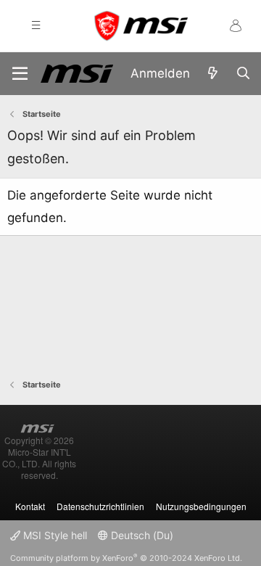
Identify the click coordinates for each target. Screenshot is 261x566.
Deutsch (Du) (140, 535)
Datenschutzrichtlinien (100, 506)
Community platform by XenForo (126, 558)
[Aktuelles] (212, 74)
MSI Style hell (53, 535)
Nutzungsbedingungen (201, 506)
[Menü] (20, 73)
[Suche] (243, 74)
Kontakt (30, 506)
